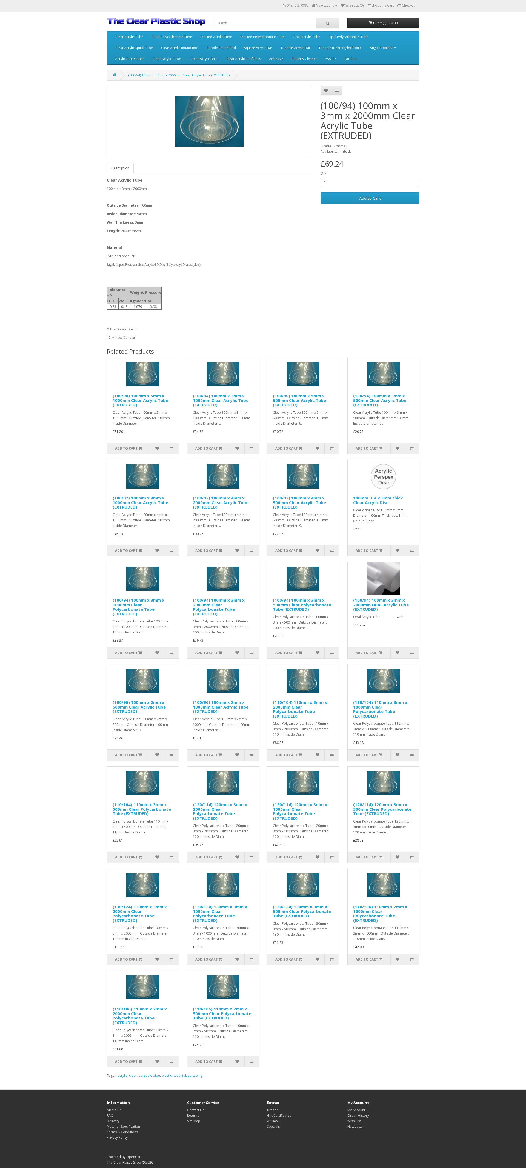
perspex (144, 1075)
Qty (323, 173)
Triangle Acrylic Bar (295, 47)
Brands (272, 1110)
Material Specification (123, 1126)
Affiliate (273, 1121)
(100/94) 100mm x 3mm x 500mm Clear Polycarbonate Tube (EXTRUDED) (302, 604)
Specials (273, 1126)
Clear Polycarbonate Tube (171, 37)
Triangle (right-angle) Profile (340, 47)
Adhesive (276, 58)
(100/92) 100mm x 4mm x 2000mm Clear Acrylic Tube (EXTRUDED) (220, 502)
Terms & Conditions (122, 1132)
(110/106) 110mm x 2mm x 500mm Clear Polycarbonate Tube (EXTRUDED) (222, 1013)
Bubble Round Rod (221, 47)
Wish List (354, 1121)
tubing (197, 1075)
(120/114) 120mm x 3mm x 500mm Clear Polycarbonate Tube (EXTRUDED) (382, 809)
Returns (193, 1115)
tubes (186, 1075)
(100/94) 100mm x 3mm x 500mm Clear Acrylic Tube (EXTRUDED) (379, 400)
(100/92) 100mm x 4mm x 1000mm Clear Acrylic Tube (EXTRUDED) (140, 502)
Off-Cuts (350, 58)
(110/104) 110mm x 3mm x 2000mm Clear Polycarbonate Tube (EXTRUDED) (300, 709)
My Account (356, 1110)
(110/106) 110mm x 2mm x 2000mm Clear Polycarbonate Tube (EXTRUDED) (140, 1015)
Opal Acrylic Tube (306, 37)
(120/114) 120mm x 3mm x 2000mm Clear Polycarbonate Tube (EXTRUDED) (220, 811)
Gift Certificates (279, 1115)
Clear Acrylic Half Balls (243, 58)
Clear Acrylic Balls (204, 58)
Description (120, 168)
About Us (114, 1110)
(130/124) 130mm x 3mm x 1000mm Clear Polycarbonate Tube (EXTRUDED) (220, 913)
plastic (167, 1075)
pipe (156, 1075)
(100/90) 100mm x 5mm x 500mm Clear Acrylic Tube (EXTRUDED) (299, 400)
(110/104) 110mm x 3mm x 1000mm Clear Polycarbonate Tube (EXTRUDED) (380, 709)
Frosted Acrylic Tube (216, 37)
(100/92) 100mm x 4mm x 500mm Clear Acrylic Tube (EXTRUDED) (299, 502)
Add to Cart (370, 198)
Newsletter (355, 1126)
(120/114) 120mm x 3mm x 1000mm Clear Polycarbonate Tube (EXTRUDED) (300, 811)
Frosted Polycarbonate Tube (262, 37)
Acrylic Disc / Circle (129, 58)
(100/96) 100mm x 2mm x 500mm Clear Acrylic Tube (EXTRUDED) (139, 706)
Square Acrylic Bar (258, 47)
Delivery (113, 1121)
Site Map (193, 1121)
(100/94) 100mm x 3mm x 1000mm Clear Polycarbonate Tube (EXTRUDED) (138, 606)
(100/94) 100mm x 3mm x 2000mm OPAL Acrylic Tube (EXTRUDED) (381, 604)
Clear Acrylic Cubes (167, 58)
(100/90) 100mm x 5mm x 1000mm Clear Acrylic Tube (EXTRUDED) (140, 400)
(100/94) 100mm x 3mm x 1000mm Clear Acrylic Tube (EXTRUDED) (220, 400)
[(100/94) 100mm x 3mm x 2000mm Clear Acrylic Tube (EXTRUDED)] (209, 121)
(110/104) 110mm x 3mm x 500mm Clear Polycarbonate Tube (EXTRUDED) (142, 809)
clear (133, 1075)
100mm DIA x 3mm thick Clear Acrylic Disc (378, 500)
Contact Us (195, 1110)
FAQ (110, 1115)
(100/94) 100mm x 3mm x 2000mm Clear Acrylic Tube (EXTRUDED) (179, 75)
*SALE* (330, 58)
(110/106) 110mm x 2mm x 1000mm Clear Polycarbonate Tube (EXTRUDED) (380, 913)
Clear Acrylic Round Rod (179, 47)
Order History (358, 1115)
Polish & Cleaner (304, 58)
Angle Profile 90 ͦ (382, 47)
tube (177, 1075)
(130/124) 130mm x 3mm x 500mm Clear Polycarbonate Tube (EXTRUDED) (302, 911)
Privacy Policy (117, 1137)
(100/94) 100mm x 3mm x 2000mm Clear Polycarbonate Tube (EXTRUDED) (219, 606)
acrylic (122, 1075)
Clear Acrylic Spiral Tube (134, 47)
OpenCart (134, 1157)
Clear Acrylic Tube (129, 37)
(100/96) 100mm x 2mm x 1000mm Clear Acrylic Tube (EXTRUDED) (220, 706)
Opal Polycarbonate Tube (348, 37)
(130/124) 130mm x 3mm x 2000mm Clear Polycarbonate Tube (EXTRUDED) (140, 913)
